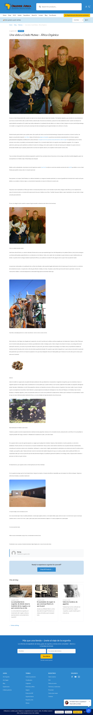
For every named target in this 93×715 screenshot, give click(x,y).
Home (4, 15)
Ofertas (27, 703)
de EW (70, 167)
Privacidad (50, 690)
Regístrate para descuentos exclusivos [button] (78, 15)
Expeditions (26, 15)
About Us (34, 15)
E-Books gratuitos (7, 690)
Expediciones (6, 687)
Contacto (50, 697)
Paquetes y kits (29, 700)
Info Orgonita (6, 677)
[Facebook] (72, 677)
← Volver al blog (14, 625)
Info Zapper (5, 680)
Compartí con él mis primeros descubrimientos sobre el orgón (52, 140)
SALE (14, 15)
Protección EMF (29, 693)
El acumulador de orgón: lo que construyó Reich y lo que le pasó (46, 604)
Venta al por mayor (53, 693)
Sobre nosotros (52, 677)
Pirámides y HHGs (30, 687)
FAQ (49, 680)
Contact (41, 15)
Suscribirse (46, 656)
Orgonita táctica (30, 697)
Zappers (28, 690)
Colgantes (28, 683)
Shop (9, 15)
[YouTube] (75, 677)
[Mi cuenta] (86, 7)
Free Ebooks (52, 15)
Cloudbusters (29, 680)
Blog (46, 15)
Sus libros (27, 137)
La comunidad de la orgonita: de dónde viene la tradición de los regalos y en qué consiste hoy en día (20, 605)
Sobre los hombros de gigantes (70, 603)
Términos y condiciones (54, 687)
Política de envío (52, 683)
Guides (20, 15)
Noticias (20, 25)
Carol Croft (43, 167)
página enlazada (44, 137)
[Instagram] (79, 677)
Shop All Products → (46, 569)
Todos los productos (31, 677)
